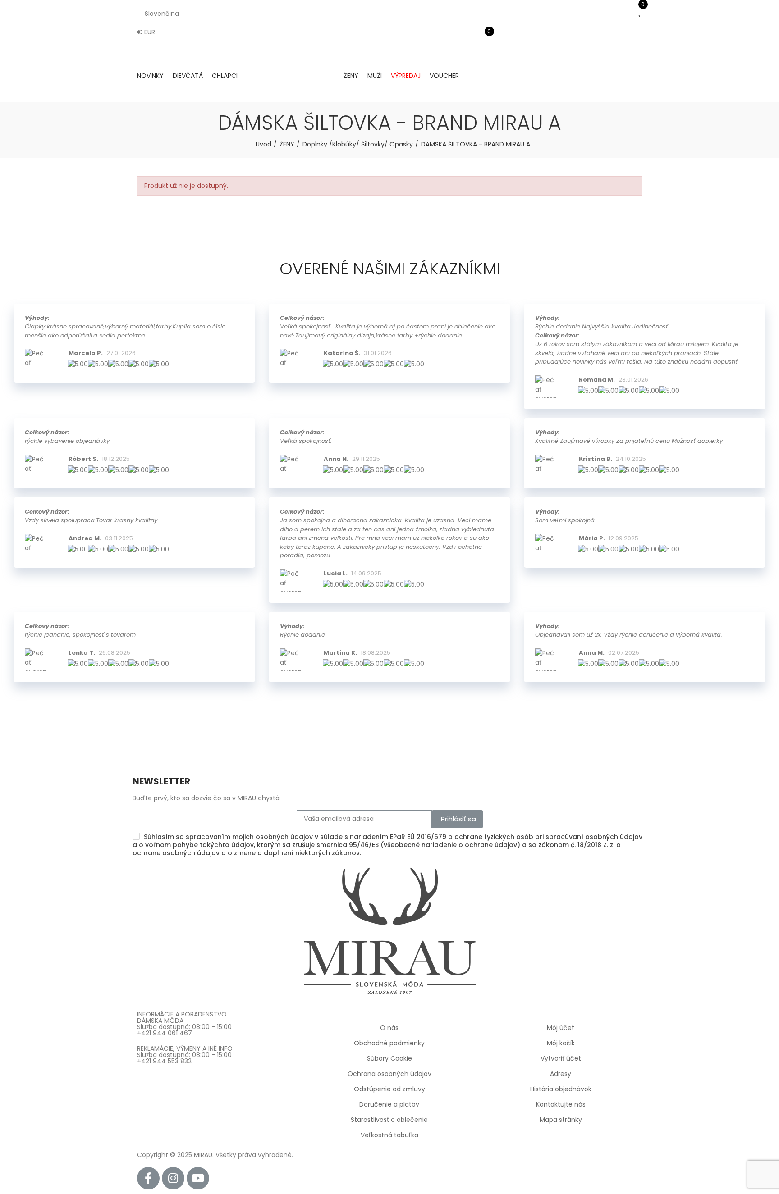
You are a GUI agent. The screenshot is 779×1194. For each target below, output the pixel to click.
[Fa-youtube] (198, 1178)
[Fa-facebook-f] (148, 1178)
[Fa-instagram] (173, 1178)
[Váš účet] (484, 52)
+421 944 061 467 (164, 1033)
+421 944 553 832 (164, 1061)
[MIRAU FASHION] (290, 76)
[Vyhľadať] (484, 25)
